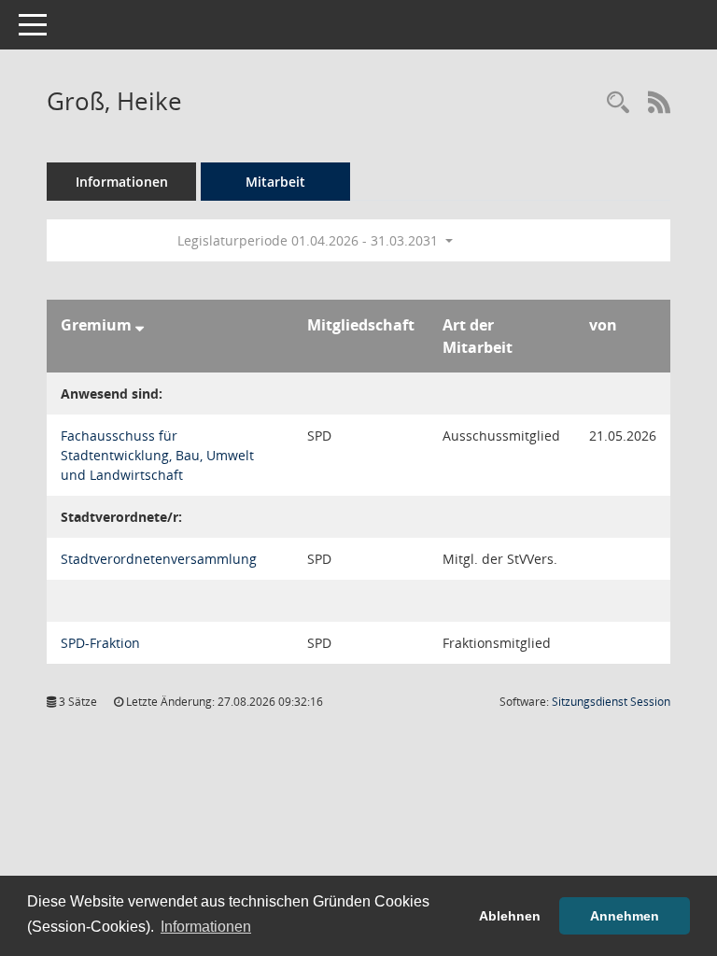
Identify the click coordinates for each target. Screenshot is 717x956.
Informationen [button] (206, 927)
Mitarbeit (275, 181)
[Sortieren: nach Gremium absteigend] (139, 325)
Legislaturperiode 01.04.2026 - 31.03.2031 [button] (309, 240)
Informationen (122, 181)
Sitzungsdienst (611, 702)
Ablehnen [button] (510, 915)
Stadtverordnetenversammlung (159, 559)
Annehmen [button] (624, 915)
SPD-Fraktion (100, 643)
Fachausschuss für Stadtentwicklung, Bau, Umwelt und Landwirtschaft (157, 455)
